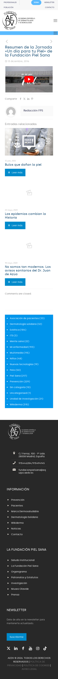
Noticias (16, 528)
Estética (14, 329)
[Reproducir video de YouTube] (29, 79)
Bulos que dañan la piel (23, 165)
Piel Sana (15, 375)
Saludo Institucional (23, 560)
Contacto (17, 534)
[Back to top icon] (52, 673)
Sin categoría (17, 387)
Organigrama (19, 571)
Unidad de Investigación (24, 398)
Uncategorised (18, 393)
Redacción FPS (33, 110)
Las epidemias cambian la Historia (25, 215)
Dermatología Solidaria (24, 517)
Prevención (16, 381)
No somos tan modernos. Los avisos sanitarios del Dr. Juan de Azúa (28, 270)
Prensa (15, 594)
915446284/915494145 (32, 463)
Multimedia (16, 352)
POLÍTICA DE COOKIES (36, 665)
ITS (11, 335)
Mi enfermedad (19, 347)
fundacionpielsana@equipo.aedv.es (32, 471)
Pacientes (17, 505)
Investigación (19, 583)
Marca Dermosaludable (25, 511)
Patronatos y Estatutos (24, 577)
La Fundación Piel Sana (24, 565)
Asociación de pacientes (24, 318)
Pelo (12, 370)
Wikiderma (16, 404)
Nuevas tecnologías (21, 364)
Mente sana (17, 341)
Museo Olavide (20, 588)
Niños (13, 358)
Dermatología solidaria (23, 324)
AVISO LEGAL (29, 669)
